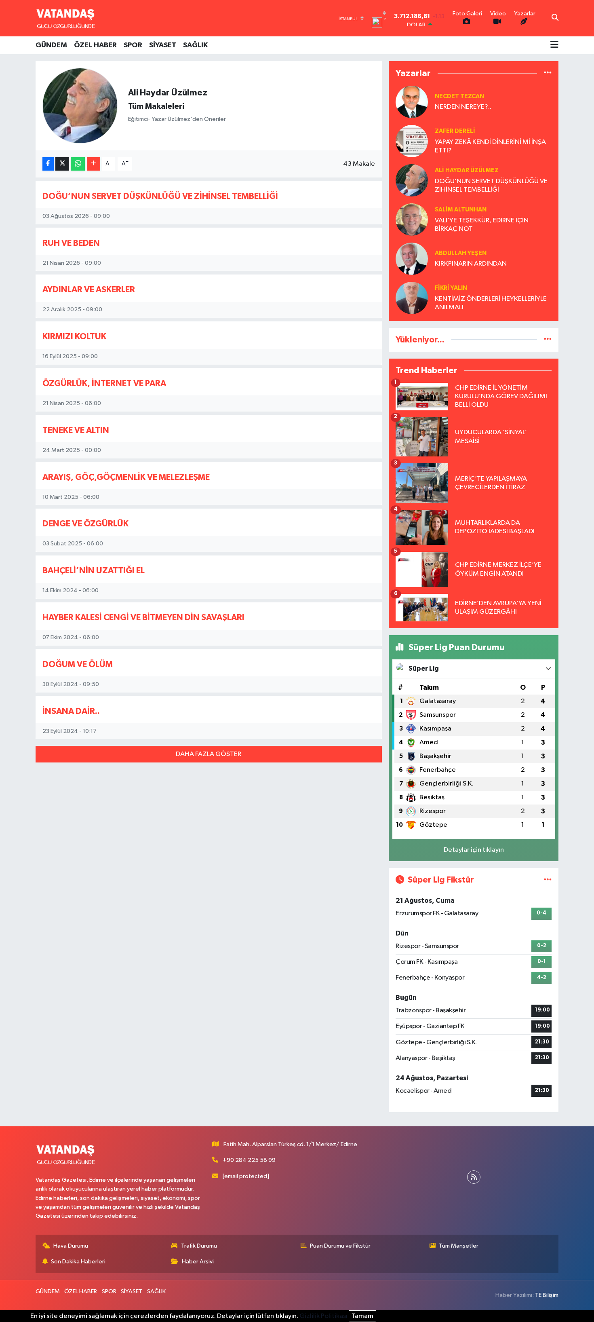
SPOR (133, 45)
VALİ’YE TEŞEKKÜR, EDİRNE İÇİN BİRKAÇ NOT (482, 224)
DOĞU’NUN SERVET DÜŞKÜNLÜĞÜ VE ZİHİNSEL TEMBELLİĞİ (160, 196)
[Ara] (555, 18)
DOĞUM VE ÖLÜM (77, 664)
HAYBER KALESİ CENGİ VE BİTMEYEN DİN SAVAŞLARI (143, 617)
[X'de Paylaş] (62, 164)
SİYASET (162, 45)
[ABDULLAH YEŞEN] (412, 258)
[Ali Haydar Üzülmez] (412, 180)
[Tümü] (548, 73)
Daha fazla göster (208, 754)
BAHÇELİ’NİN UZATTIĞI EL (93, 570)
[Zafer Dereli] (412, 140)
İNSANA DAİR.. (71, 711)
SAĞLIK (195, 45)
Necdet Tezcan (459, 96)
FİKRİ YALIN (451, 288)
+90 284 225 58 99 (249, 1160)
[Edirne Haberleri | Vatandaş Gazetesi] (66, 18)
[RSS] (473, 1177)
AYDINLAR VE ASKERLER (88, 289)
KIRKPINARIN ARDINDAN (471, 263)
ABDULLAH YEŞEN (461, 253)
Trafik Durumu (199, 1246)
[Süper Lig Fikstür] (548, 879)
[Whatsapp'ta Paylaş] (78, 164)
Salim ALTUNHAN (461, 210)
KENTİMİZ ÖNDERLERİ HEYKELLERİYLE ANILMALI (491, 303)
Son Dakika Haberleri (78, 1262)
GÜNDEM (51, 45)
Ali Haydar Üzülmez (467, 170)
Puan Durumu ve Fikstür (340, 1246)
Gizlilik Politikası (323, 1316)
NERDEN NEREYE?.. (463, 106)
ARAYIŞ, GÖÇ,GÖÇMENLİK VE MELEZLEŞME (126, 477)
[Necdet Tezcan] (412, 101)
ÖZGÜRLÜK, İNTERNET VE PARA (104, 383)
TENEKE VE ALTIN (75, 430)
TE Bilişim (546, 1295)
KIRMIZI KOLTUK (74, 336)
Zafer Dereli (455, 131)
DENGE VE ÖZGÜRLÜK (85, 524)
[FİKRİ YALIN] (412, 297)
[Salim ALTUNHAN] (412, 219)
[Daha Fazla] (93, 164)
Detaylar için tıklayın (474, 850)
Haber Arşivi (198, 1262)
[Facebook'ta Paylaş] (48, 164)
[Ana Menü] (554, 45)
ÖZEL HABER (95, 45)
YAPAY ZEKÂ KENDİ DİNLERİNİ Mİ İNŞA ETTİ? (490, 146)
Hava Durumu (70, 1246)
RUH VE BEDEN (71, 243)
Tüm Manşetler (458, 1246)
